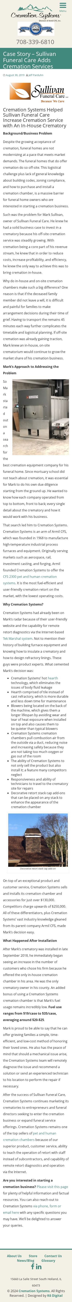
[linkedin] (38, 1266)
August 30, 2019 (15, 75)
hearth (53, 678)
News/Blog (25, 1260)
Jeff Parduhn (36, 75)
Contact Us (53, 1256)
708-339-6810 (35, 42)
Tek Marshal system (17, 638)
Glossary (48, 1260)
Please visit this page (52, 1187)
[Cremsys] (36, 12)
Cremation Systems (34, 1291)
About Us (14, 1256)
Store (33, 1256)
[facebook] (33, 1266)
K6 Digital (55, 1295)
